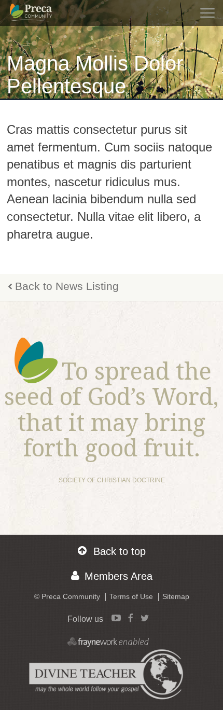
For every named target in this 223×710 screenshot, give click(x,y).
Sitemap (175, 596)
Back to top (119, 551)
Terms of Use (131, 596)
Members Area (118, 576)
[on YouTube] (116, 617)
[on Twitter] (145, 617)
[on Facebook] (130, 617)
